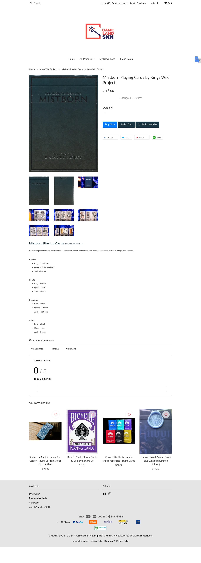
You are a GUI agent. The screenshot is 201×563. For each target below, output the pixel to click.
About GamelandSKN (39, 507)
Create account (119, 3)
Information (34, 494)
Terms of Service (80, 541)
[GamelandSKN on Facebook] (104, 494)
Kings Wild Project (48, 69)
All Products (86, 59)
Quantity (108, 107)
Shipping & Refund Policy (117, 541)
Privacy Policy (96, 541)
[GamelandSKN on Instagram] (109, 494)
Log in (103, 3)
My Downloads (107, 59)
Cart (170, 3)
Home (71, 59)
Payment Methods (38, 498)
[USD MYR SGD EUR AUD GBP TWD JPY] (154, 3)
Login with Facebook (136, 3)
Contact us (34, 502)
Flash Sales (126, 59)
